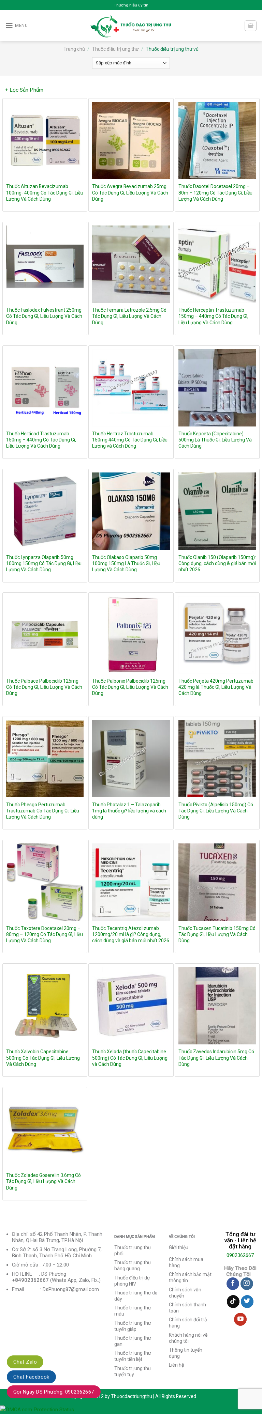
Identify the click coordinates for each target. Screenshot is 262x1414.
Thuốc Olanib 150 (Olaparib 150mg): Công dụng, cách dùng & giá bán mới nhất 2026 (217, 563)
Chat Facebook (31, 1377)
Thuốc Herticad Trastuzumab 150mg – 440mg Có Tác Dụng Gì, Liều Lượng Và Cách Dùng (41, 440)
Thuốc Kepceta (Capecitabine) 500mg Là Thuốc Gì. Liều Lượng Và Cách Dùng (215, 440)
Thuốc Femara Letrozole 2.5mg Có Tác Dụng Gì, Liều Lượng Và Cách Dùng (129, 316)
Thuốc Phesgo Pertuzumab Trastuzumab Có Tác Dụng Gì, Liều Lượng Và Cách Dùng (42, 811)
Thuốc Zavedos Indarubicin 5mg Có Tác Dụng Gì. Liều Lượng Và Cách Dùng (216, 1058)
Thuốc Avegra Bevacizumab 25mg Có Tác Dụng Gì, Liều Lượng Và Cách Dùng (130, 192)
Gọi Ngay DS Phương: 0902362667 (53, 1392)
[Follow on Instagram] (247, 1283)
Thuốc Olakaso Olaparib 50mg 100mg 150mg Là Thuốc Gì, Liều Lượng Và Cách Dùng (126, 563)
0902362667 (240, 1255)
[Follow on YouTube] (240, 1319)
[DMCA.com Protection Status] (37, 1409)
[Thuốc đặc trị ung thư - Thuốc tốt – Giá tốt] (131, 26)
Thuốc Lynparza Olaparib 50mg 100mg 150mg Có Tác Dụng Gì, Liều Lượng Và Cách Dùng (44, 563)
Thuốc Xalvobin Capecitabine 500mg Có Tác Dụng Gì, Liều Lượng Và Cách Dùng (43, 1058)
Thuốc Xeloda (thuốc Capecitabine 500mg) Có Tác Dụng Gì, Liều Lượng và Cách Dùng (130, 1058)
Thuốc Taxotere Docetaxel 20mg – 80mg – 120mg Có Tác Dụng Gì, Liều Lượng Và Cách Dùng (44, 934)
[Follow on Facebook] (233, 1283)
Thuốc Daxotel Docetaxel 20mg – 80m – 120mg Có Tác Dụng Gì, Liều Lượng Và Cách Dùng (215, 192)
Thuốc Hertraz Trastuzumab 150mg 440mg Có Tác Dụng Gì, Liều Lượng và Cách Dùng (130, 440)
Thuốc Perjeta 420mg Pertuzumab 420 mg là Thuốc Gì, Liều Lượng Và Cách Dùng (215, 687)
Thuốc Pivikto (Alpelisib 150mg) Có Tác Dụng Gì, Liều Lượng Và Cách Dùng (215, 811)
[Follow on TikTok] (233, 1301)
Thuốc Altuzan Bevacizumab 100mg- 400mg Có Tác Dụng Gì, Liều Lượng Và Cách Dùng (44, 192)
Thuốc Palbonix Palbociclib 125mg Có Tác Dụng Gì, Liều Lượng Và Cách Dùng (130, 687)
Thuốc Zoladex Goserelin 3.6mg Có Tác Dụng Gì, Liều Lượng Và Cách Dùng (43, 1181)
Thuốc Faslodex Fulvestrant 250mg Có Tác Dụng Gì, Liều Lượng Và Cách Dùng (44, 316)
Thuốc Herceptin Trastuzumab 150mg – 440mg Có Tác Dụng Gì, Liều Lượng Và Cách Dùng (213, 316)
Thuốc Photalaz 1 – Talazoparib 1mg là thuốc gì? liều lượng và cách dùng (129, 811)
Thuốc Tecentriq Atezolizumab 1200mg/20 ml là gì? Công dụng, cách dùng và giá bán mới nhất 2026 (130, 934)
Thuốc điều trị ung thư (115, 49)
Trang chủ (74, 49)
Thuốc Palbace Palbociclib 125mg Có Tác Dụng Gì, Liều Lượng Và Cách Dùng (44, 687)
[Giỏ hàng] (250, 25)
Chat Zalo (25, 1362)
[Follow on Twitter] (247, 1301)
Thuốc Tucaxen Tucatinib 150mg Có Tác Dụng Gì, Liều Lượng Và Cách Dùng (217, 934)
